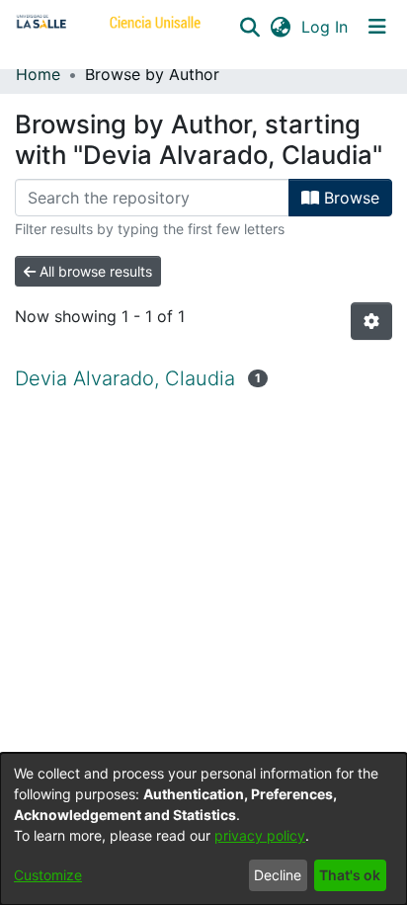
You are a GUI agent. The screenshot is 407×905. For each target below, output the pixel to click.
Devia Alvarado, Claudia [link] (125, 378)
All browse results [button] (94, 271)
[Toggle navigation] (377, 26)
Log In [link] (325, 27)
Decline (277, 874)
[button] (249, 27)
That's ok (349, 874)
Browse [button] (349, 197)
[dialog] (203, 829)
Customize (48, 874)
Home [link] (38, 74)
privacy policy (259, 835)
